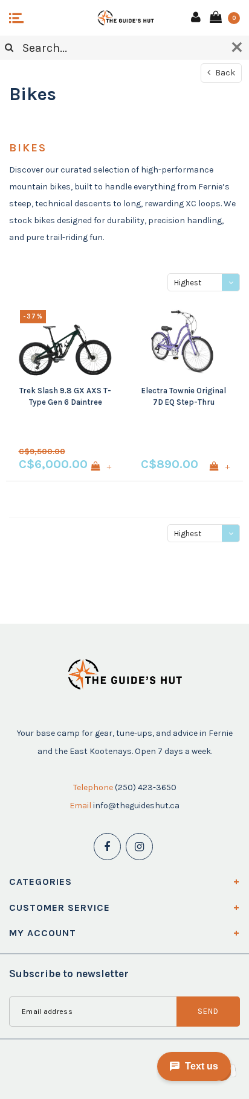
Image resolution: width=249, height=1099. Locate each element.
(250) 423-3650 (145, 787)
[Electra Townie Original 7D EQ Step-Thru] (184, 341)
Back (224, 73)
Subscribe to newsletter (69, 974)
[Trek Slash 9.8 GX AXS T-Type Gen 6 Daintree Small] (65, 341)
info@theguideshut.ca (136, 805)
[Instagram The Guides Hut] (139, 846)
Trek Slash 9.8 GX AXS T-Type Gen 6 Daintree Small (65, 397)
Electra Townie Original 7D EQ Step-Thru (183, 396)
